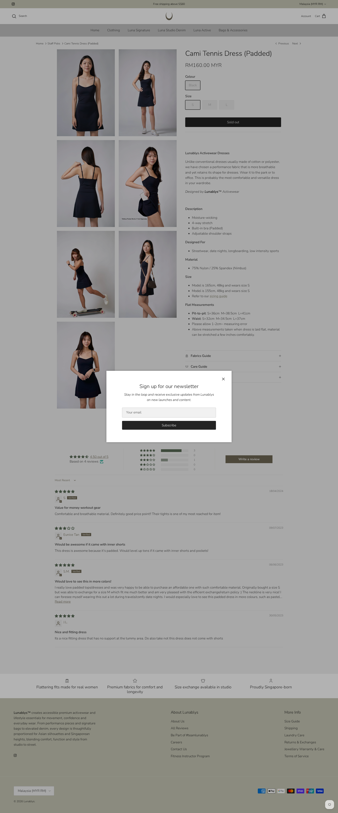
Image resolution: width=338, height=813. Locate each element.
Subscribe (169, 425)
